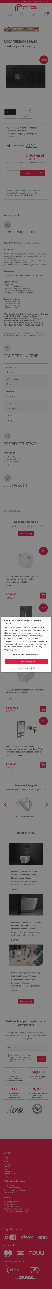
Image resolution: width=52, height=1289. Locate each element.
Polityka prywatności (12, 649)
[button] (26, 654)
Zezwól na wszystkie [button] (27, 662)
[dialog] (26, 644)
